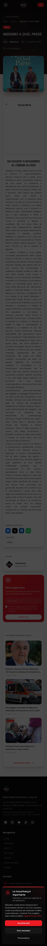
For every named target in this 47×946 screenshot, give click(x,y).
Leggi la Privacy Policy (33, 916)
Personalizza (23, 938)
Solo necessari (23, 930)
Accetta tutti (23, 923)
